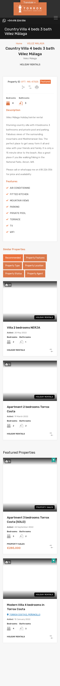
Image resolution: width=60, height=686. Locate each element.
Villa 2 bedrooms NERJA (23, 327)
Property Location (34, 265)
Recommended (13, 257)
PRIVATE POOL (18, 213)
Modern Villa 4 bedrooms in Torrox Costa (25, 607)
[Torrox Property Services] (30, 14)
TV (11, 225)
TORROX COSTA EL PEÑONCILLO (24, 614)
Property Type (12, 265)
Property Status (13, 273)
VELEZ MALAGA (35, 43)
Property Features (35, 257)
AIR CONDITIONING (20, 188)
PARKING (14, 206)
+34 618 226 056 (16, 21)
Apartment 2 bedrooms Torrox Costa (28, 409)
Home (19, 43)
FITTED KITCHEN (19, 194)
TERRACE (15, 219)
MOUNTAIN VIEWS (19, 200)
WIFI (12, 232)
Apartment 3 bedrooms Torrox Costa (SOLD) (28, 520)
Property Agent (35, 273)
